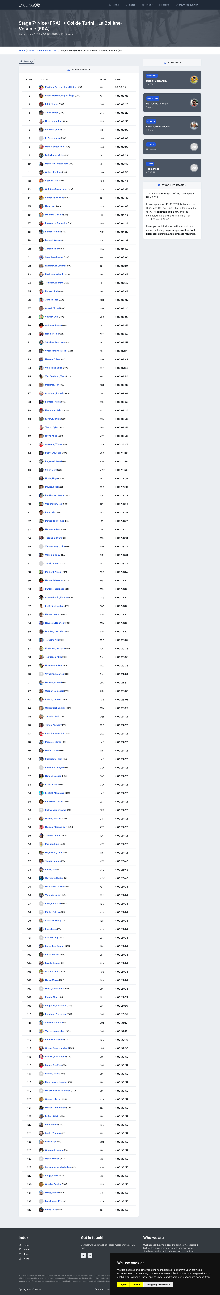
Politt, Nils (50, 512)
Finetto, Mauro (52, 1073)
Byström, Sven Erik (55, 733)
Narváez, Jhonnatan (55, 1107)
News (26, 1258)
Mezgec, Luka (52, 843)
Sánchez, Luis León (55, 342)
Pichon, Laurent (53, 699)
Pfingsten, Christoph (55, 1005)
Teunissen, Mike (53, 656)
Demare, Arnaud (53, 682)
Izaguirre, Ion (52, 333)
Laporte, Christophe (55, 1056)
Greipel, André (52, 971)
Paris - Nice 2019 (47, 50)
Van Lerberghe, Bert (55, 1031)
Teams (27, 1254)
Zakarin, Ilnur (52, 248)
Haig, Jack (50, 206)
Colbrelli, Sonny (53, 920)
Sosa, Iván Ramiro (54, 257)
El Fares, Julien (53, 138)
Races (32, 50)
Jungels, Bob (52, 299)
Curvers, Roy (51, 937)
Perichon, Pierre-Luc (55, 1014)
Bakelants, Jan (52, 963)
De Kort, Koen (52, 750)
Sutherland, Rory (53, 758)
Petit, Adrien (51, 1124)
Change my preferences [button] (158, 1284)
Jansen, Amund (53, 835)
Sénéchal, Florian (54, 1022)
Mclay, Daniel (52, 1192)
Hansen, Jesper (53, 775)
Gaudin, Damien (53, 1184)
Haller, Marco (52, 980)
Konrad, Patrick (53, 614)
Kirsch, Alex (51, 997)
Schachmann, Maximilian (58, 1167)
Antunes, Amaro (53, 325)
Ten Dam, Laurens (54, 282)
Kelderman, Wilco (54, 410)
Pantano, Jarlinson (55, 588)
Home (22, 50)
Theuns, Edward (53, 537)
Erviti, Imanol (52, 784)
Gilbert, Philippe (53, 172)
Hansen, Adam (52, 529)
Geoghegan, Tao (53, 503)
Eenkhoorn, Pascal (54, 495)
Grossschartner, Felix (56, 350)
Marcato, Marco (53, 741)
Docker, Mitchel (53, 818)
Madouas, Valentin (54, 274)
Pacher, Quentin (53, 452)
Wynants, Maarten (54, 673)
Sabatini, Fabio (52, 716)
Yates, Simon (52, 112)
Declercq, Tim (52, 384)
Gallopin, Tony (52, 554)
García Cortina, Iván (55, 707)
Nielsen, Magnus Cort (56, 826)
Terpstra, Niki (52, 639)
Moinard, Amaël (53, 571)
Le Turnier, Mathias (55, 605)
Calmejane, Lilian (54, 367)
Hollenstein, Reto (54, 665)
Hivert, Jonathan (53, 121)
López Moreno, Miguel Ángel (60, 95)
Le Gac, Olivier (52, 1116)
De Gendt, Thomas (54, 520)
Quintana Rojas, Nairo (56, 189)
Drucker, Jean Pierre (55, 631)
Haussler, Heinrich (54, 622)
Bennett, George (53, 240)
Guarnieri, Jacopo (54, 1150)
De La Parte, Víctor (54, 155)
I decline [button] (136, 1284)
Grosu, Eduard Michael (57, 1048)
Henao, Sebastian (54, 580)
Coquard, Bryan (53, 1099)
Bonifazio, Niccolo (54, 1039)
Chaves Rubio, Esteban (57, 597)
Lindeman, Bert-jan (55, 648)
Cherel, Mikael (52, 308)
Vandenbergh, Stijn (55, 546)
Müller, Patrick (52, 912)
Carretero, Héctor (54, 878)
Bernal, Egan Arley (54, 197)
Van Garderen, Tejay (55, 376)
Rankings (28, 61)
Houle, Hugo (51, 478)
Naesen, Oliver (52, 359)
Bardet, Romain (53, 231)
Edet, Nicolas (52, 104)
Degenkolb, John (54, 852)
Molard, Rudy (52, 291)
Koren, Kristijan (53, 418)
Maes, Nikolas (52, 1158)
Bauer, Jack (51, 869)
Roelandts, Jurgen (54, 767)
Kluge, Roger (51, 1175)
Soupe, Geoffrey (53, 1065)
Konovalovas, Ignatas (56, 1082)
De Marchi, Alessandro (56, 163)
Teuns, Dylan (51, 427)
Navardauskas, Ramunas (57, 1090)
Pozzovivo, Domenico (56, 223)
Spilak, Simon (52, 563)
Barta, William (52, 954)
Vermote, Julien (53, 895)
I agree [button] (123, 1284)
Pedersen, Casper (54, 801)
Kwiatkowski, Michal (55, 265)
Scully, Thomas (53, 1133)
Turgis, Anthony (53, 724)
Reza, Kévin (51, 929)
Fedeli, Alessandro (54, 988)
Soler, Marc (51, 469)
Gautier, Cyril (52, 316)
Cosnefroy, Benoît (54, 690)
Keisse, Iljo (50, 1141)
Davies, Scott (52, 486)
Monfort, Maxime (54, 214)
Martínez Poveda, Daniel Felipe (60, 87)
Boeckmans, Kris (53, 1201)
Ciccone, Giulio (53, 129)
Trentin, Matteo (53, 861)
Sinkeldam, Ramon (54, 946)
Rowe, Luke (51, 1209)
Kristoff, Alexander (54, 792)
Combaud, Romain (54, 393)
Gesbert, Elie (51, 180)
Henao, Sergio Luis (54, 146)
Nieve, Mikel (51, 435)
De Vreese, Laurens (55, 886)
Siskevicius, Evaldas (55, 809)
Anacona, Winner (54, 444)
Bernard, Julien (53, 401)
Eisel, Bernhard (53, 903)
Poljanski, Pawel (53, 461)
